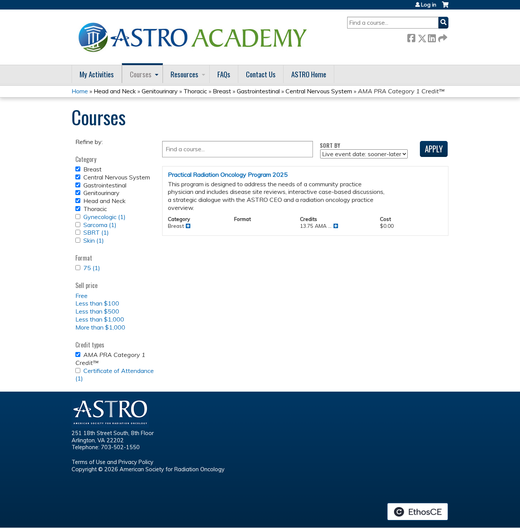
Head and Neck (115, 91)
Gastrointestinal (258, 91)
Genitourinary (160, 91)
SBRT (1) (96, 232)
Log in (428, 4)
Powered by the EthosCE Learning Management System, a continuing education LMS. (417, 511)
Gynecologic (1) (104, 217)
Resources (184, 74)
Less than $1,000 (99, 319)
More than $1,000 (100, 327)
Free (81, 295)
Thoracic (195, 91)
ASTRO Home (308, 74)
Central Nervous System (319, 91)
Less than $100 (97, 303)
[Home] (195, 37)
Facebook (411, 36)
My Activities (97, 74)
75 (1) (91, 268)
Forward (442, 36)
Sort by (330, 145)
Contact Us (261, 74)
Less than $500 (97, 311)
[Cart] (445, 7)
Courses (141, 74)
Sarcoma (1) (99, 225)
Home (80, 91)
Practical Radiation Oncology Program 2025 (228, 174)
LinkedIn (431, 36)
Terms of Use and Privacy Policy (112, 462)
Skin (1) (93, 240)
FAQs (223, 74)
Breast (222, 91)
